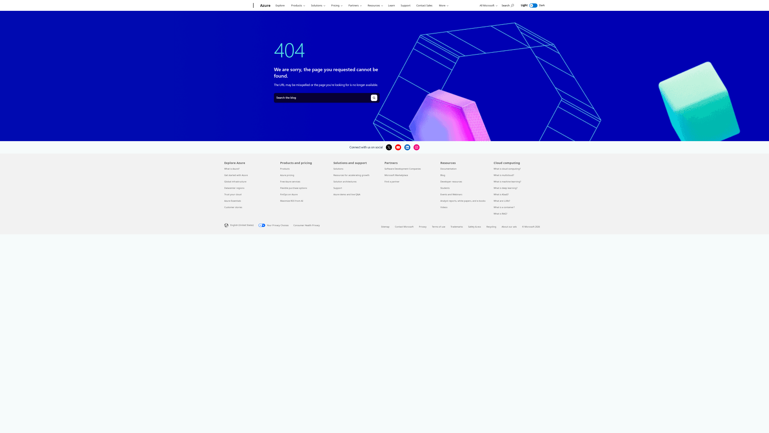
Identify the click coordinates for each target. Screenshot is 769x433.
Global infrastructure (235, 181)
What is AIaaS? (501, 194)
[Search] (374, 98)
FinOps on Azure (289, 194)
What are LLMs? (502, 200)
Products (296, 5)
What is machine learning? (507, 181)
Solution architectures (344, 181)
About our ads (509, 226)
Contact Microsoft (404, 226)
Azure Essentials (232, 200)
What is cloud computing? (507, 168)
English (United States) (242, 225)
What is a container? (504, 207)
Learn (391, 5)
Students (445, 187)
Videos (443, 207)
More (442, 5)
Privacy (423, 226)
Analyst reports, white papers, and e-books (462, 200)
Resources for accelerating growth (351, 175)
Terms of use (438, 226)
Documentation (448, 168)
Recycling (491, 226)
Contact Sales (424, 5)
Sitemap (385, 226)
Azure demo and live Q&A (346, 194)
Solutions (316, 5)
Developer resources (451, 181)
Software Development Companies (402, 168)
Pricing (335, 5)
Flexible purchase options (293, 187)
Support (406, 5)
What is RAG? (500, 213)
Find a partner (392, 181)
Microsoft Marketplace (396, 175)
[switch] (533, 5)
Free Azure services (290, 181)
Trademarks (457, 226)
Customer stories (233, 207)
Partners (353, 5)
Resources (374, 5)
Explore (280, 5)
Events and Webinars (451, 194)
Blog (442, 175)
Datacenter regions (234, 187)
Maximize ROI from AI (291, 200)
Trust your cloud (233, 194)
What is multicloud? (504, 175)
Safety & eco (474, 226)
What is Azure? (232, 168)
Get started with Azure (236, 175)
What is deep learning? (505, 187)
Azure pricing (287, 175)
